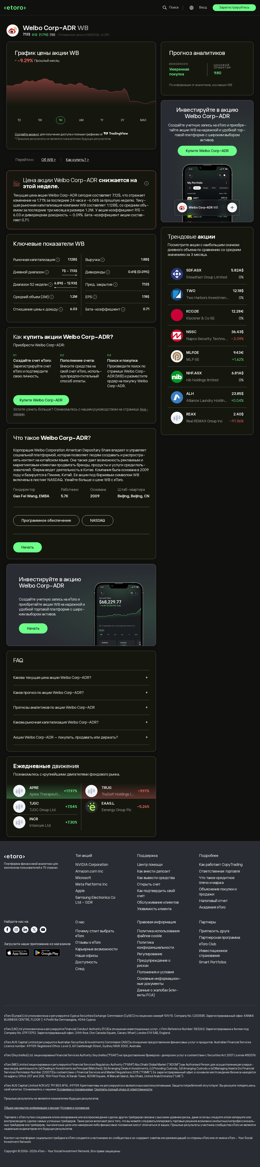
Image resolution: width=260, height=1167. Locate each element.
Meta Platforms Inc (91, 884)
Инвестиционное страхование (213, 953)
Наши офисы (86, 956)
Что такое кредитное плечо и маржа (217, 880)
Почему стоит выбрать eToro (94, 933)
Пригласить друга (214, 931)
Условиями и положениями (75, 1089)
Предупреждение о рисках (153, 962)
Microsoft (83, 878)
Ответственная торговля (219, 871)
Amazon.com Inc (89, 871)
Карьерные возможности (96, 949)
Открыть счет (148, 884)
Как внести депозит (153, 871)
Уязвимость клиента (154, 909)
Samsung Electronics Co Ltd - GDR (95, 899)
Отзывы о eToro (88, 942)
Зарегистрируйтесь (234, 7)
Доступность (86, 962)
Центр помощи (149, 865)
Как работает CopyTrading (221, 865)
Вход (203, 7)
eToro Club (207, 944)
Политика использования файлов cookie (158, 933)
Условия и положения (75, 1107)
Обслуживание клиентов (158, 902)
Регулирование (149, 954)
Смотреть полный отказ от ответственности (123, 1089)
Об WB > (48, 160)
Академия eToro (212, 907)
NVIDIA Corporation (91, 865)
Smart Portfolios (212, 962)
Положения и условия (155, 972)
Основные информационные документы (159, 981)
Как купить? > (77, 160)
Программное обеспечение (46, 520)
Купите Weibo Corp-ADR (207, 151)
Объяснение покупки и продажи (218, 891)
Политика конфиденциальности (155, 944)
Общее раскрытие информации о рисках (31, 1107)
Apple (80, 891)
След (79, 969)
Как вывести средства (156, 878)
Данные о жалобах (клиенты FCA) (157, 992)
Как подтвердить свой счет (156, 893)
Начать (27, 547)
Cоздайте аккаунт (27, 134)
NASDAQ (97, 520)
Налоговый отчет (213, 901)
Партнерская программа (219, 938)
